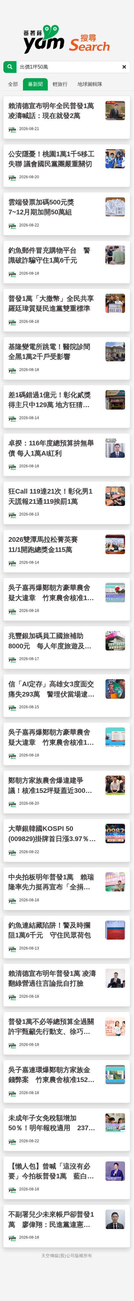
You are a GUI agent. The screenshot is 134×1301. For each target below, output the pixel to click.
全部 (13, 84)
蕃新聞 (35, 84)
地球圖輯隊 (90, 84)
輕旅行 (60, 84)
